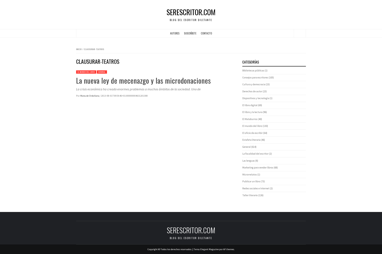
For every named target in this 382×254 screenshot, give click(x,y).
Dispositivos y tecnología (255, 98)
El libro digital (249, 105)
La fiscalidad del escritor (255, 153)
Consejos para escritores (255, 77)
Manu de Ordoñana (90, 95)
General (101, 72)
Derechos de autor (252, 91)
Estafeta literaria (251, 139)
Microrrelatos (249, 174)
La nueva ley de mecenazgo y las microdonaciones (143, 80)
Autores (175, 33)
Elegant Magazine (209, 249)
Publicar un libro (251, 181)
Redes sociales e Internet (255, 188)
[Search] (300, 33)
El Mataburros (249, 119)
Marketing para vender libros (257, 167)
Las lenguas (248, 160)
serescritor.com (191, 12)
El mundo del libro (86, 72)
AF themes (228, 249)
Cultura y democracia (253, 84)
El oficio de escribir (252, 133)
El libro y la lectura (252, 112)
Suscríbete (190, 33)
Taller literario (250, 195)
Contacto (206, 33)
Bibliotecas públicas (253, 70)
